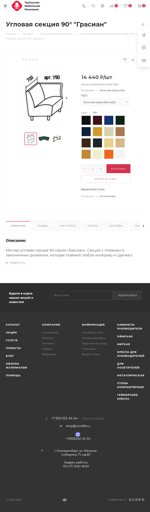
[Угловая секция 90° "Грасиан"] (44, 98)
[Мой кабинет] (102, 6)
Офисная (125, 336)
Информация (93, 324)
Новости (47, 337)
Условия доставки (94, 337)
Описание (18, 225)
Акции (11, 332)
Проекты (13, 348)
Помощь (13, 375)
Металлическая (130, 375)
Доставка (116, 225)
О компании (50, 332)
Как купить (68, 225)
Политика (88, 348)
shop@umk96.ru (78, 426)
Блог (10, 355)
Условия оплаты (92, 332)
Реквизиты (49, 354)
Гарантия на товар (94, 343)
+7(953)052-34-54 (77, 438)
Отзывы (42, 225)
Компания (51, 324)
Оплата (93, 225)
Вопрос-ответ (91, 354)
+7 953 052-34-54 (64, 418)
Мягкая (123, 344)
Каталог (13, 324)
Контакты (48, 343)
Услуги (12, 340)
